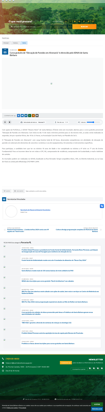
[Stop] (9, 122)
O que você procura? (20, 21)
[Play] (5, 122)
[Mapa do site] (88, 21)
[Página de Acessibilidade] (93, 21)
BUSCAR (84, 27)
